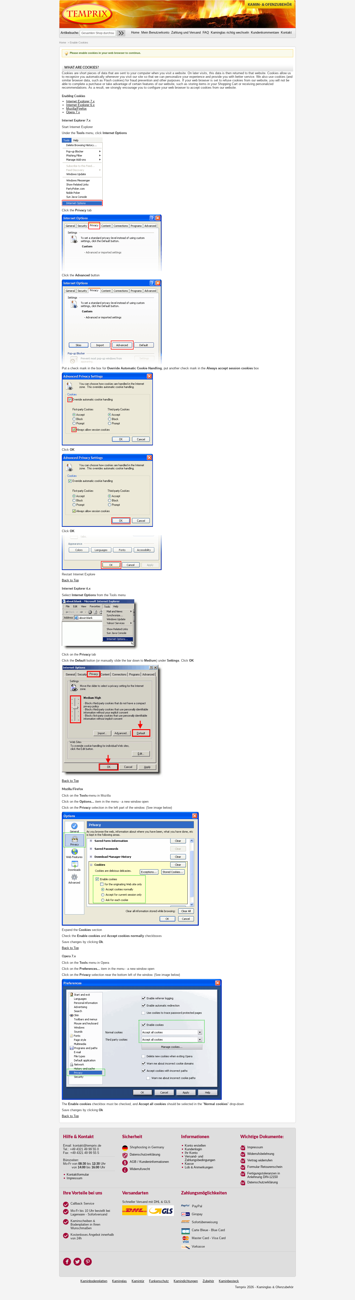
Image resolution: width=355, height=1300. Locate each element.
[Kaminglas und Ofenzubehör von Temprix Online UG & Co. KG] (87, 14)
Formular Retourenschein (264, 1167)
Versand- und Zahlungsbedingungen (200, 1158)
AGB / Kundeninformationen (149, 1162)
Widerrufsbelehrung (260, 1154)
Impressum (74, 1178)
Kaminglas (119, 1281)
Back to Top (70, 580)
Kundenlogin (193, 1149)
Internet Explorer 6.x (80, 105)
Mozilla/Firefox (76, 108)
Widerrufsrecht (140, 1169)
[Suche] (121, 33)
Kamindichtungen (186, 1281)
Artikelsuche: (70, 33)
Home (62, 42)
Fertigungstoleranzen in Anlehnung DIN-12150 (263, 1175)
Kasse (189, 1163)
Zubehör (208, 1281)
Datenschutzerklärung (145, 1154)
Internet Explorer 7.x (80, 101)
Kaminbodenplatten (93, 1281)
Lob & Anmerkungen (199, 1167)
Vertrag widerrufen (259, 1160)
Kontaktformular (78, 1174)
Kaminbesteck (229, 1281)
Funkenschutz (159, 1281)
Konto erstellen (195, 1145)
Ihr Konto (191, 1153)
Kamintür (138, 1281)
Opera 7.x (73, 112)
